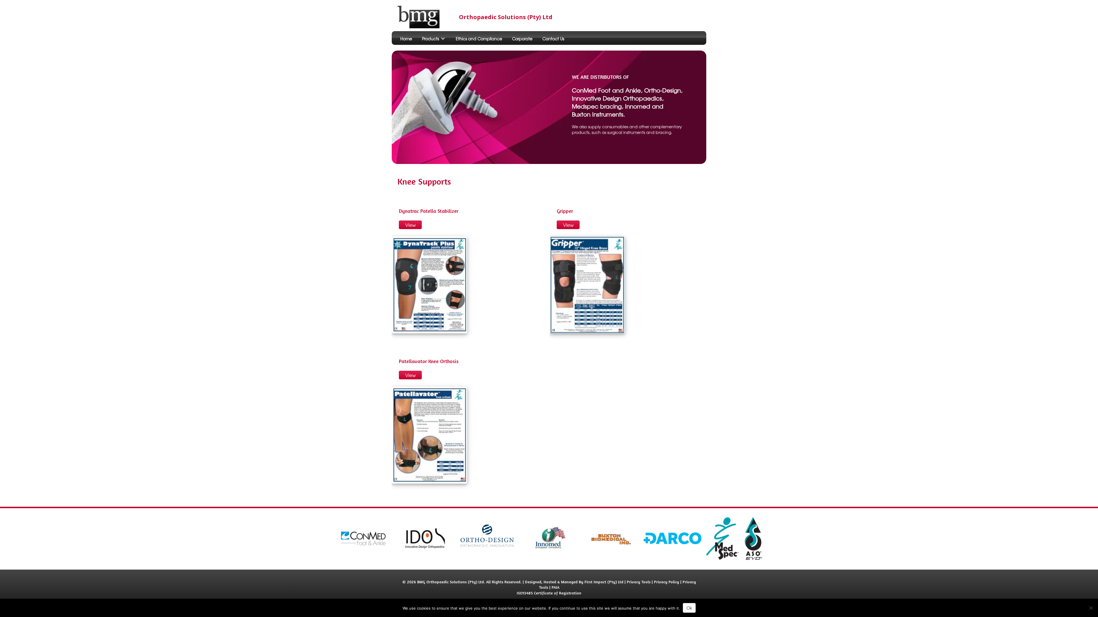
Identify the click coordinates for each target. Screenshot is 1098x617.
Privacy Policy (666, 581)
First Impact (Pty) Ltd (603, 581)
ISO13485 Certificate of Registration (549, 592)
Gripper (565, 211)
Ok (689, 608)
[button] (410, 225)
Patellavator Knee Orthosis (429, 361)
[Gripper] (587, 284)
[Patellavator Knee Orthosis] (429, 435)
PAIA (555, 587)
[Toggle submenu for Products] (442, 38)
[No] (1091, 608)
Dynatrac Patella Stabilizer (428, 211)
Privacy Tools (639, 581)
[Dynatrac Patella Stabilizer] (429, 284)
